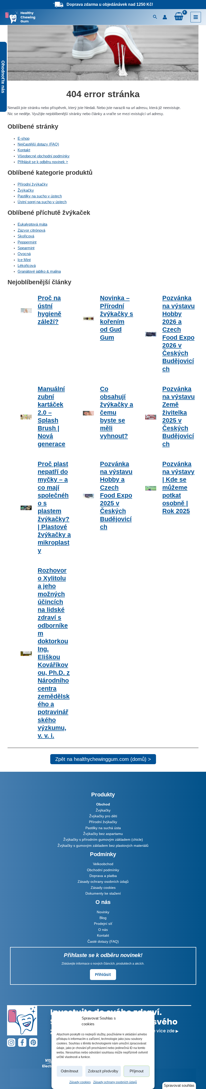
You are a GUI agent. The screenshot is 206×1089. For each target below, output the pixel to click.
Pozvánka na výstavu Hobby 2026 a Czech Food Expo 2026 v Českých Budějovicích (178, 333)
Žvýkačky (26, 190)
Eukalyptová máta (32, 224)
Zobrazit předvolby (103, 1071)
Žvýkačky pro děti (103, 816)
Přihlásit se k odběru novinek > (43, 162)
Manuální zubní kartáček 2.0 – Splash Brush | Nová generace (51, 416)
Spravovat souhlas (179, 1085)
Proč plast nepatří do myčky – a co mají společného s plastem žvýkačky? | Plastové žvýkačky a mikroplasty (54, 507)
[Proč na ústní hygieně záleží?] (26, 310)
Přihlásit (103, 974)
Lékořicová (27, 266)
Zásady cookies (80, 1082)
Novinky (103, 912)
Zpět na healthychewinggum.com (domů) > (103, 759)
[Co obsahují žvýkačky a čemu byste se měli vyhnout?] (88, 412)
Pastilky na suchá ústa (103, 828)
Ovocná (24, 254)
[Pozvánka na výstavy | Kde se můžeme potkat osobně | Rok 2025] (150, 487)
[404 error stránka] (103, 52)
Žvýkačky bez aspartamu (103, 834)
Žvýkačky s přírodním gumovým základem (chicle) (103, 839)
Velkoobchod (103, 864)
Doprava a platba (103, 876)
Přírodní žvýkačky (33, 184)
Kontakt (24, 150)
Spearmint (26, 248)
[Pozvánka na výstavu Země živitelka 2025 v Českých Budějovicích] (150, 416)
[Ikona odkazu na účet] (165, 17)
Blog (103, 918)
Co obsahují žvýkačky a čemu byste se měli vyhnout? (116, 412)
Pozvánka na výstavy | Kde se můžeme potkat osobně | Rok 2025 (178, 487)
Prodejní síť (103, 924)
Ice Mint (24, 260)
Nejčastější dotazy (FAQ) (38, 144)
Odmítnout (69, 1071)
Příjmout (136, 1071)
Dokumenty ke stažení (103, 893)
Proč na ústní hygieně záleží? (49, 309)
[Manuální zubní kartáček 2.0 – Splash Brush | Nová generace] (26, 416)
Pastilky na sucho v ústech (40, 196)
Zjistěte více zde (159, 1031)
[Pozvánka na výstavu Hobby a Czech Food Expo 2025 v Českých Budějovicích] (88, 495)
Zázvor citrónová (31, 230)
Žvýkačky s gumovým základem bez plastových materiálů (103, 846)
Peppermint (27, 242)
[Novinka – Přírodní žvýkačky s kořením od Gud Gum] (88, 318)
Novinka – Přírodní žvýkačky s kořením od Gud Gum (116, 317)
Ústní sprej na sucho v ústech (42, 202)
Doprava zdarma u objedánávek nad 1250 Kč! (110, 4)
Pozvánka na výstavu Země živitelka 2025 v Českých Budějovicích (178, 416)
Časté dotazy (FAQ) (103, 941)
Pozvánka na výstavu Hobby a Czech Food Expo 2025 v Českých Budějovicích (116, 495)
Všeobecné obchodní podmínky (44, 156)
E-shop (23, 138)
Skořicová (26, 236)
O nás (103, 930)
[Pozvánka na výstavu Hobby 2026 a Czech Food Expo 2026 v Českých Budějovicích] (150, 333)
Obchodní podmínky (103, 870)
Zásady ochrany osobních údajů (115, 1082)
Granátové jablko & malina (39, 271)
